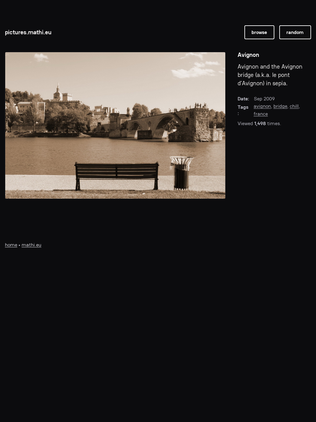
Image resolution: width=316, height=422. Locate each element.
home (11, 245)
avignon (262, 106)
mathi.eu (31, 245)
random (295, 32)
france (261, 114)
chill (294, 106)
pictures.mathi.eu (28, 32)
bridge (280, 106)
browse (259, 32)
